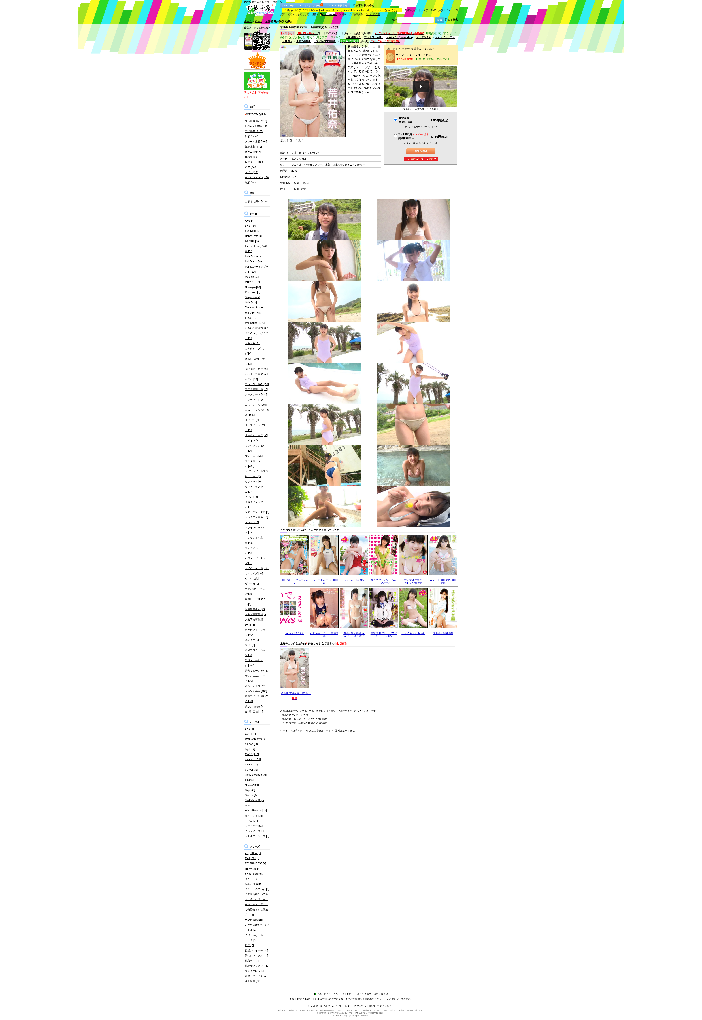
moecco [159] (253, 759)
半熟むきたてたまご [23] (255, 591)
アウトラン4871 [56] (257, 384)
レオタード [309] (254, 162)
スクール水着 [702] (256, 141)
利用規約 (370, 1006)
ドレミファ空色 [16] (256, 517)
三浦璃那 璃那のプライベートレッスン (384, 634)
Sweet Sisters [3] (254, 873)
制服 (310, 164)
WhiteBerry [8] (253, 312)
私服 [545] (251, 182)
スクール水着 (322, 164)
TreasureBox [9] (254, 307)
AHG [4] (249, 220)
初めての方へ (329, 14)
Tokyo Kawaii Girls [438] (252, 299)
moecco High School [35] (252, 766)
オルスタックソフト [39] (255, 427)
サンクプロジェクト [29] (255, 448)
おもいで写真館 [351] (257, 328)
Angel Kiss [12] (253, 853)
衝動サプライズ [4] (256, 976)
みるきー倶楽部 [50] (256, 374)
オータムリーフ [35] (256, 435)
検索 (394, 19)
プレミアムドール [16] (254, 550)
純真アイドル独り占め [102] (256, 698)
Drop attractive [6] (255, 739)
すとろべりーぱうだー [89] (256, 335)
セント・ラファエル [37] (255, 489)
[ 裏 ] (299, 140)
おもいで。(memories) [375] (255, 320)
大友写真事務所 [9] (256, 614)
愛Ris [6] (250, 645)
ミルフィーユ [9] (254, 831)
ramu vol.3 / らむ (294, 633)
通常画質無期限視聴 (407, 119)
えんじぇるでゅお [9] (257, 889)
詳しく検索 (451, 19)
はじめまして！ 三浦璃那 (324, 634)
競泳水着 (337, 164)
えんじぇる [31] (254, 815)
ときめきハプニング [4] (255, 350)
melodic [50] (252, 277)
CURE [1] (250, 733)
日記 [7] (249, 945)
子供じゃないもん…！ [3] (254, 937)
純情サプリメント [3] (257, 965)
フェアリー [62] (254, 826)
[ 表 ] (290, 140)
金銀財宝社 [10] (254, 711)
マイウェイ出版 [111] (257, 568)
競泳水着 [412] (253, 146)
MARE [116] (252, 754)
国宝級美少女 (353, 37)
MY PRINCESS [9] (255, 863)
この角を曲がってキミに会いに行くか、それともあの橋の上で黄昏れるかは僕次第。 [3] (256, 904)
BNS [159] (251, 225)
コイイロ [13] (252, 440)
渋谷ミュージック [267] (254, 662)
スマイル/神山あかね (413, 633)
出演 (284, 152)
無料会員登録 (373, 14)
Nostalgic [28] (253, 287)
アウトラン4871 (373, 37)
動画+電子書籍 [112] (256, 126)
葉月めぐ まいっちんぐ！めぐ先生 (384, 581)
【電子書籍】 (303, 41)
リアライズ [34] (254, 573)
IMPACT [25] (252, 241)
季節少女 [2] (252, 640)
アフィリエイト (385, 1006)
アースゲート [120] (256, 394)
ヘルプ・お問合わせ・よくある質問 (352, 993)
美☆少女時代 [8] (254, 971)
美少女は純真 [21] (255, 706)
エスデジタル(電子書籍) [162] (257, 412)
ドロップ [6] (252, 522)
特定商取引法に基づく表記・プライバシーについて (335, 1006)
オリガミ (287, 41)
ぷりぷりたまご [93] (256, 369)
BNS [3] (249, 728)
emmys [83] (251, 744)
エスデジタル (423, 37)
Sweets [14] (251, 795)
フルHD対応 (298, 164)
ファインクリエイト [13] (255, 529)
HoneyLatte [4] (253, 236)
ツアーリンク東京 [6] (257, 512)
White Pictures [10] (256, 810)
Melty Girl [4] (252, 858)
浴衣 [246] (251, 167)
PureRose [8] (252, 292)
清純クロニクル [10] (256, 955)
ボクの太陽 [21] (254, 919)
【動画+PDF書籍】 (325, 41)
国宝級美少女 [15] (255, 609)
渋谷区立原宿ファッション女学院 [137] (256, 688)
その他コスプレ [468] (257, 177)
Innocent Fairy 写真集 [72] (256, 248)
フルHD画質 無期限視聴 (413, 136)
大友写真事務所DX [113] (254, 621)
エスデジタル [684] (256, 404)
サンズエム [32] (254, 455)
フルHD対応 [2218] (256, 121)
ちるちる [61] (252, 343)
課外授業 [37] (252, 981)
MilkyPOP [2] (252, 282)
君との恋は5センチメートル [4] (257, 927)
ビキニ (258, 21)
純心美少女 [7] (253, 960)
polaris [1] (250, 779)
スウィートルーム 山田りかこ (324, 581)
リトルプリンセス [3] (257, 836)
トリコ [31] (251, 820)
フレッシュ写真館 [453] (254, 540)
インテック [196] (254, 399)
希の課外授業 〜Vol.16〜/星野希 (413, 581)
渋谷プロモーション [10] (255, 652)
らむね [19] (251, 379)
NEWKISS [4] (252, 868)
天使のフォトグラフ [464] (255, 632)
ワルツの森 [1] (253, 578)
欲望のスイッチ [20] (256, 950)
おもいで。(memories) (399, 37)
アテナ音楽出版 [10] (256, 389)
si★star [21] (252, 785)
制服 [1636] (251, 136)
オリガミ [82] (252, 420)
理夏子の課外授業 (443, 633)
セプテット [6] (253, 481)
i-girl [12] (250, 749)
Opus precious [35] (256, 774)
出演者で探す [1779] (256, 201)
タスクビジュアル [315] (254, 504)
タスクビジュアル (445, 37)
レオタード (361, 164)
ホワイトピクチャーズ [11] (256, 560)
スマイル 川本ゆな (354, 580)
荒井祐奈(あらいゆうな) (305, 152)
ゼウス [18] (251, 496)
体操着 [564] (252, 157)
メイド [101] (252, 172)
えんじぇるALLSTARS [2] (253, 881)
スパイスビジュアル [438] (255, 463)
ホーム (248, 21)
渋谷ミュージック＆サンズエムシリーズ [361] (256, 675)
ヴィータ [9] (252, 583)
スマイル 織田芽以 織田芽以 (443, 581)
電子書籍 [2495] (254, 131)
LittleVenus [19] (254, 261)
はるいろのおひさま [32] (255, 361)
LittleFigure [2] (253, 256)
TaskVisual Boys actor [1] (254, 802)
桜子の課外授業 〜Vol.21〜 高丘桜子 (354, 634)
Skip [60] (250, 790)
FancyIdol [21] (253, 230)
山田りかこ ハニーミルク (294, 581)
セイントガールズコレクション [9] (256, 473)
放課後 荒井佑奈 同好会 (296, 693)
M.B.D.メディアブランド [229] (256, 269)
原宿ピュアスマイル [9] (255, 601)
